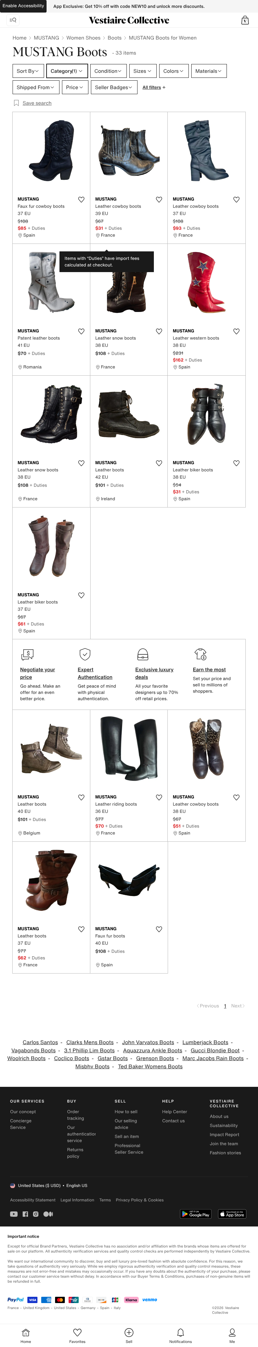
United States (65, 1308)
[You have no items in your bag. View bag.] (245, 20)
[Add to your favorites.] (81, 199)
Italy (117, 1308)
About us (219, 1116)
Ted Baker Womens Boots (150, 1067)
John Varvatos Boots (148, 1042)
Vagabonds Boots (33, 1051)
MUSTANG (46, 37)
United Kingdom (36, 1308)
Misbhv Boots (93, 1067)
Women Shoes (83, 37)
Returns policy (75, 1153)
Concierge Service (20, 1124)
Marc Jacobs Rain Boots (213, 1058)
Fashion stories (225, 1153)
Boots (114, 37)
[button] (245, 20)
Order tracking (75, 1115)
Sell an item (127, 1136)
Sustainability (224, 1125)
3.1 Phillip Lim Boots (89, 1051)
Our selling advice (126, 1124)
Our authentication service (82, 1134)
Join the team (224, 1143)
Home (19, 37)
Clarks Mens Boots (90, 1042)
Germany (88, 1308)
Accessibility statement (32, 1200)
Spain (104, 1308)
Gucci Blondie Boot (215, 1051)
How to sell (126, 1111)
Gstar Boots (113, 1058)
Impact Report (224, 1134)
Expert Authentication (95, 673)
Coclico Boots (71, 1058)
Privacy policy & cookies (140, 1200)
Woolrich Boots (26, 1058)
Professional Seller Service (129, 1149)
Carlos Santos (40, 1042)
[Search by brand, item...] (13, 20)
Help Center (174, 1111)
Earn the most (209, 669)
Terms (105, 1200)
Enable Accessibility (23, 6)
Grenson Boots (155, 1058)
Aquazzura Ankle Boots (152, 1051)
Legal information (77, 1200)
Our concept (23, 1111)
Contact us (173, 1121)
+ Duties (36, 228)
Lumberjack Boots (205, 1042)
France (13, 1308)
